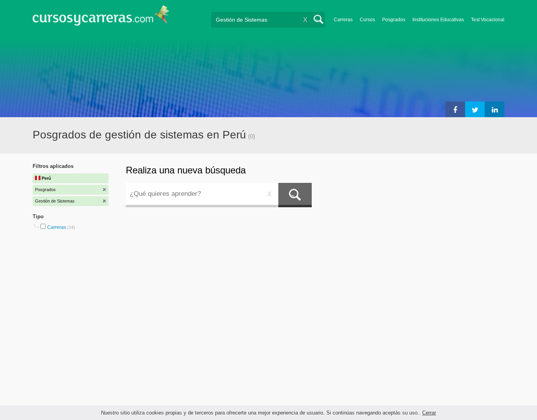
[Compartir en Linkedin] (494, 109)
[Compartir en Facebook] (455, 109)
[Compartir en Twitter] (475, 109)
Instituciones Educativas (438, 19)
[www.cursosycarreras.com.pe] (101, 18)
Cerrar (429, 413)
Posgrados (393, 19)
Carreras (343, 19)
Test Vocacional (487, 19)
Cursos (367, 19)
